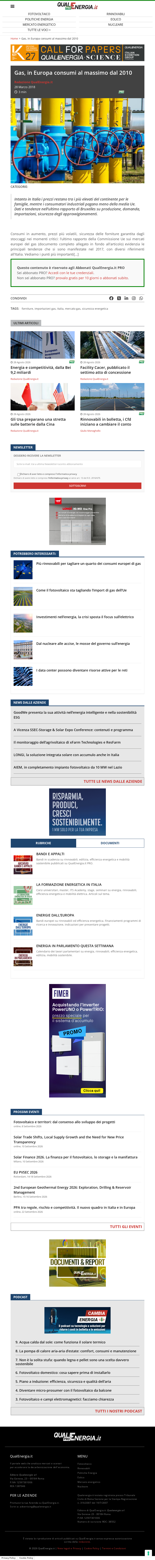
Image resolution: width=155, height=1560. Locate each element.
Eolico (81, 1477)
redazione (84, 1541)
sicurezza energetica (95, 308)
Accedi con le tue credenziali (70, 272)
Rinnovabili (84, 1468)
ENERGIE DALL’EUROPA (55, 915)
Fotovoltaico (84, 1463)
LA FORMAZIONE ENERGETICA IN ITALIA (69, 884)
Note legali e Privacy (69, 1548)
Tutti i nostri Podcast (118, 1411)
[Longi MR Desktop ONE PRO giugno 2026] (77, 521)
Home (14, 38)
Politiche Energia (87, 1472)
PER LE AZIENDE (23, 1495)
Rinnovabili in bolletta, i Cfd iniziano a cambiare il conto (105, 422)
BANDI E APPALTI (50, 854)
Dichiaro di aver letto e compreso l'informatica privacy (48, 474)
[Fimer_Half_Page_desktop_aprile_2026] (77, 1040)
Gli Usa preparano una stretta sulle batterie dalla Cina (38, 422)
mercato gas (73, 308)
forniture (27, 308)
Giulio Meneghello (90, 430)
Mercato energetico (89, 1482)
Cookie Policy (91, 1548)
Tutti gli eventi (126, 1226)
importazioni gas (45, 308)
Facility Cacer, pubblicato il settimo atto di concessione (105, 370)
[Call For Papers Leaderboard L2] (77, 52)
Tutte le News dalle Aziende (113, 781)
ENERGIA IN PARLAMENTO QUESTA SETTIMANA (75, 946)
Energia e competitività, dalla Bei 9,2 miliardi (41, 370)
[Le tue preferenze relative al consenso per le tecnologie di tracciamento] (148, 1553)
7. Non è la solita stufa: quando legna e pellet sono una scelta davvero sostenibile (72, 1362)
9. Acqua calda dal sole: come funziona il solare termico (60, 1342)
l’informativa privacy (58, 477)
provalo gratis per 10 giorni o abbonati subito (92, 278)
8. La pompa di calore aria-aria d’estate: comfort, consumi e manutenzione (76, 1351)
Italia (60, 308)
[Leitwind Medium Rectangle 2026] (77, 812)
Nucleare (115, 25)
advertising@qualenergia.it (35, 1506)
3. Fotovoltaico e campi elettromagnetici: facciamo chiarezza (65, 1399)
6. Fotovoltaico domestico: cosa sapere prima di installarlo (63, 1372)
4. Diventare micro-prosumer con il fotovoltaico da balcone (64, 1390)
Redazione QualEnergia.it (33, 82)
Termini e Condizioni (114, 1548)
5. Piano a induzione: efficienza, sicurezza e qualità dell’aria (63, 1381)
